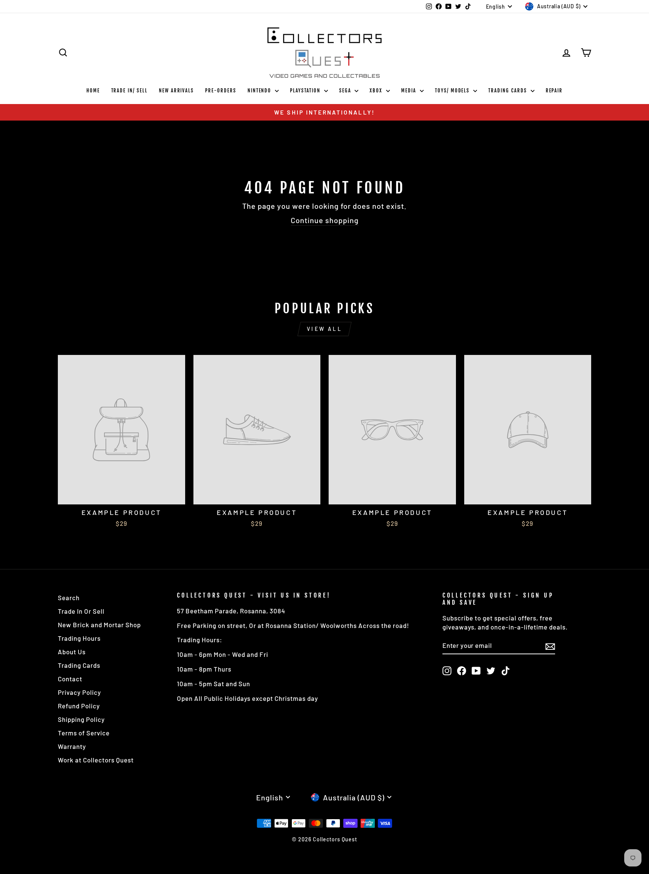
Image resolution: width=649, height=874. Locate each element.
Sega (346, 91)
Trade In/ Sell (129, 91)
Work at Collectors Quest (96, 760)
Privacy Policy (79, 692)
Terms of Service (84, 733)
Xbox (377, 91)
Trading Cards (508, 91)
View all (324, 329)
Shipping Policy (81, 719)
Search (69, 597)
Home (93, 91)
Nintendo (260, 91)
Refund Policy (79, 705)
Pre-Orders (220, 91)
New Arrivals (176, 91)
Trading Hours (79, 638)
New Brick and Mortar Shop (99, 624)
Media (409, 91)
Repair (554, 91)
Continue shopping (325, 220)
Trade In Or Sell (81, 611)
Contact (70, 678)
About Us (72, 651)
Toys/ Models (453, 91)
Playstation (306, 91)
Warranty (72, 746)
